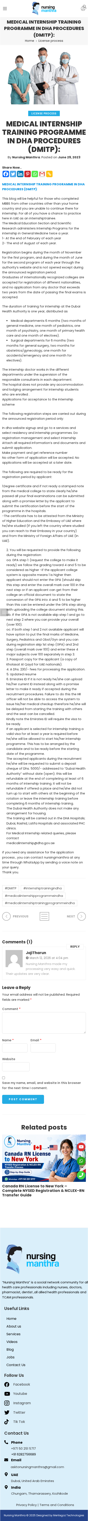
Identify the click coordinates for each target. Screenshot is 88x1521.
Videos (12, 1341)
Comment (11, 1009)
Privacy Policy (26, 1505)
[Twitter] (13, 174)
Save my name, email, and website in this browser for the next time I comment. (41, 1085)
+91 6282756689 (23, 1454)
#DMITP (10, 888)
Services (13, 1334)
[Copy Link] (49, 174)
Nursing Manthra (26, 157)
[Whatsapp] (35, 174)
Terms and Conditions (57, 1505)
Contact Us (15, 1364)
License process (50, 41)
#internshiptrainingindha (42, 888)
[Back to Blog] (44, 916)
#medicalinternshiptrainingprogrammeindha (40, 903)
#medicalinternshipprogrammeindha (34, 896)
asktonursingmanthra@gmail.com (37, 1467)
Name (8, 1040)
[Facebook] (6, 174)
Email (36, 1040)
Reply (75, 946)
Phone (16, 1442)
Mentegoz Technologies (68, 1515)
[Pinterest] (27, 174)
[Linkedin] (20, 174)
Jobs (10, 1357)
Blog (10, 1349)
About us (13, 1326)
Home (29, 41)
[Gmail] (42, 174)
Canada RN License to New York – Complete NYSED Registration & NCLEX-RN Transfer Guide (43, 1190)
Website (8, 1059)
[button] (85, 6)
